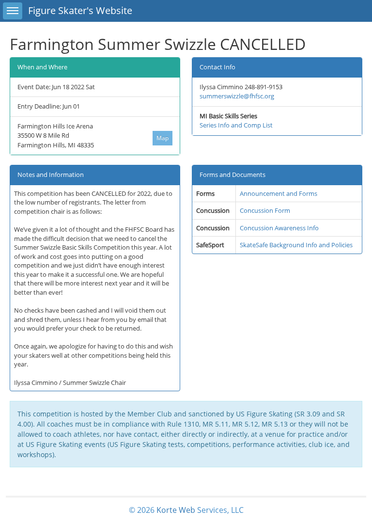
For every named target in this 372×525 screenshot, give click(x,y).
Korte (166, 510)
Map (162, 138)
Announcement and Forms (278, 193)
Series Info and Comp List (236, 125)
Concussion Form (265, 210)
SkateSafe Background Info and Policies (296, 244)
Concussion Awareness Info (279, 227)
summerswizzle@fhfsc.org (237, 96)
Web (187, 510)
